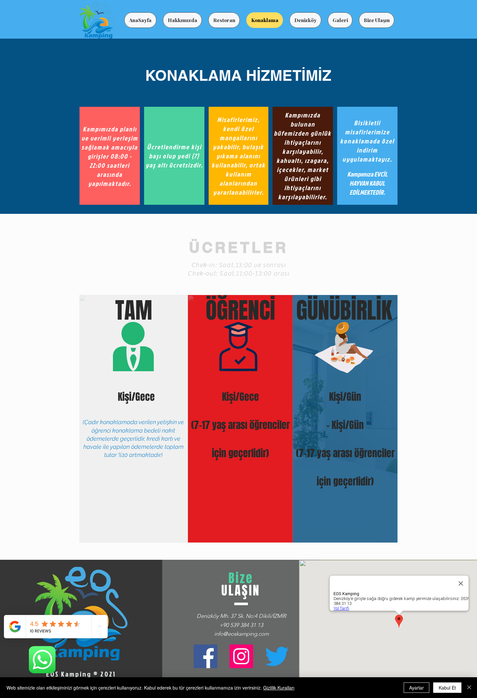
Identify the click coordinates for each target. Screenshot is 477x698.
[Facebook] (205, 656)
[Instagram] (241, 656)
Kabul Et (447, 687)
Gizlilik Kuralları (278, 687)
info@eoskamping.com (241, 634)
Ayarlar (416, 687)
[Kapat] (469, 687)
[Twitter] (277, 656)
